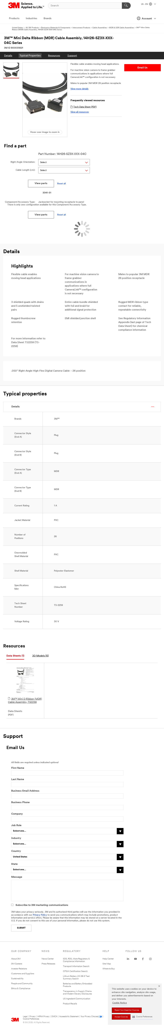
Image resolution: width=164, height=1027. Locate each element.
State (14, 864)
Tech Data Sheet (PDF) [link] (85, 107)
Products (14, 18)
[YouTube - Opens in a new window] (135, 959)
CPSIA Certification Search (75, 971)
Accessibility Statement (69, 1017)
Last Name (17, 779)
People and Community (22, 984)
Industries (31, 18)
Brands (47, 18)
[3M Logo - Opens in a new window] (26, 5)
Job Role (16, 825)
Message (16, 877)
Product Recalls (70, 1004)
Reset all (61, 183)
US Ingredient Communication (76, 999)
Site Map (106, 964)
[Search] (126, 5)
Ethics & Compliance (20, 989)
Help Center (108, 959)
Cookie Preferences (31, 1019)
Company (17, 814)
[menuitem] (8, 55)
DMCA (54, 1017)
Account (146, 18)
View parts (41, 183)
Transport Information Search (76, 966)
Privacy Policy (40, 915)
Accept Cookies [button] (121, 1017)
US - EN (144, 4)
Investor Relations (19, 969)
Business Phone (20, 802)
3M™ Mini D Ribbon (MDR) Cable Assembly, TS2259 (25, 701)
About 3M (15, 959)
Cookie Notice (119, 1003)
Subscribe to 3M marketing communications (42, 905)
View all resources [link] (79, 112)
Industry (16, 838)
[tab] (15, 656)
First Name (17, 768)
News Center (48, 959)
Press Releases (48, 964)
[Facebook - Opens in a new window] (142, 959)
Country (16, 851)
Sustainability (17, 979)
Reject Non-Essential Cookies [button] (127, 1010)
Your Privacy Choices (89, 1017)
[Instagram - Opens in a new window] (150, 959)
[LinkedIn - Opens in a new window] (128, 959)
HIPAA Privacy (43, 1017)
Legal (25, 1017)
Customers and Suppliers (22, 974)
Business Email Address (25, 791)
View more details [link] (79, 89)
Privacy (32, 1017)
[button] (142, 1016)
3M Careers (16, 964)
